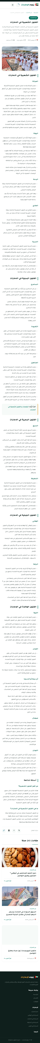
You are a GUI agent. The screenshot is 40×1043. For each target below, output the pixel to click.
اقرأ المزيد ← (7, 881)
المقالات (35, 1001)
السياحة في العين (33, 1026)
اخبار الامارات (34, 1011)
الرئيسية (36, 12)
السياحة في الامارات (32, 1019)
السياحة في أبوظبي (33, 1015)
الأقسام (36, 998)
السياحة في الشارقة (32, 1022)
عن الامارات (29, 12)
